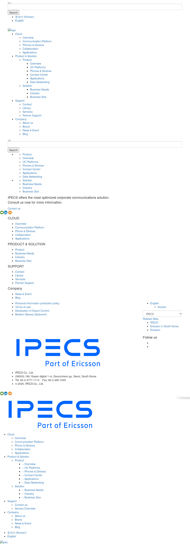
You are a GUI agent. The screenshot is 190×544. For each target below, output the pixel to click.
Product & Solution (26, 56)
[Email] (2, 212)
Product (27, 60)
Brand (26, 126)
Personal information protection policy (37, 303)
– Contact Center (32, 475)
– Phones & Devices (34, 471)
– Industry (28, 493)
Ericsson (155, 330)
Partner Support (32, 115)
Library (27, 108)
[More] (10, 212)
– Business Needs (32, 490)
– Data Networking (33, 482)
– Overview (28, 464)
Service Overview (25, 508)
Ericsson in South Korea (164, 326)
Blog (25, 134)
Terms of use (23, 307)
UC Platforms (38, 67)
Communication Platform (37, 41)
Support (19, 100)
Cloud (18, 34)
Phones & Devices (33, 45)
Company (21, 119)
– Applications (30, 479)
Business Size (38, 97)
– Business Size (31, 497)
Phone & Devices (25, 231)
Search (13, 12)
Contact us (14, 208)
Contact (27, 104)
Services (28, 111)
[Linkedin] (5, 212)
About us (28, 123)
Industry (35, 93)
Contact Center (39, 74)
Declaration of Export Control (32, 310)
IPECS (154, 322)
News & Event (31, 130)
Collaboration (30, 48)
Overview (28, 37)
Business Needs (39, 89)
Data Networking (40, 82)
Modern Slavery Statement (31, 314)
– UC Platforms (31, 467)
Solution (27, 86)
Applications (30, 52)
